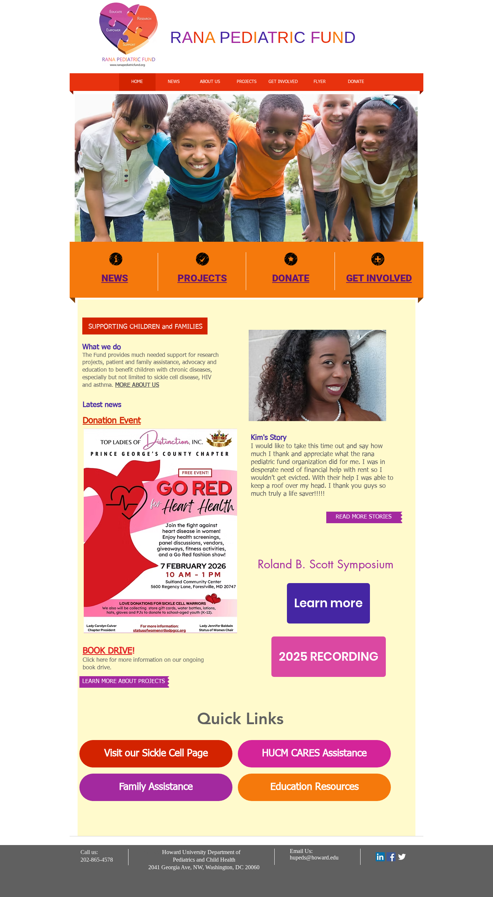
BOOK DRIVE (107, 651)
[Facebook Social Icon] (391, 856)
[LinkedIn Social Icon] (380, 856)
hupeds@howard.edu (314, 857)
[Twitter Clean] (401, 856)
